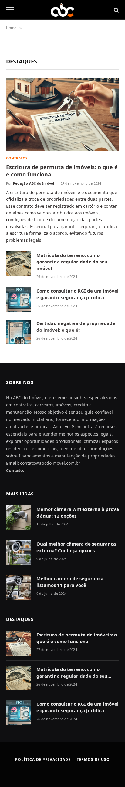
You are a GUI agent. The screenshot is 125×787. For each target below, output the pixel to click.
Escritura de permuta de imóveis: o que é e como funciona (76, 637)
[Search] (116, 10)
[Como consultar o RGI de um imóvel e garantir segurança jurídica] (18, 299)
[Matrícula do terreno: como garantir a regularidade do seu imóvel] (18, 263)
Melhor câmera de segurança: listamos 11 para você (70, 581)
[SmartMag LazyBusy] (62, 10)
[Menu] (10, 10)
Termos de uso (93, 759)
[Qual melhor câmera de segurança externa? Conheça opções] (18, 552)
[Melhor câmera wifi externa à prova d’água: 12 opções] (18, 517)
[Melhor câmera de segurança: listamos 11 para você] (18, 587)
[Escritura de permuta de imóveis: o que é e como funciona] (62, 114)
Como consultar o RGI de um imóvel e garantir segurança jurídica (77, 294)
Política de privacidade (42, 759)
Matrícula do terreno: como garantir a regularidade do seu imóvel (71, 261)
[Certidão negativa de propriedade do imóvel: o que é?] (18, 332)
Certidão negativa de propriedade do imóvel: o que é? (75, 326)
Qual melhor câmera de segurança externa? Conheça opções (76, 547)
